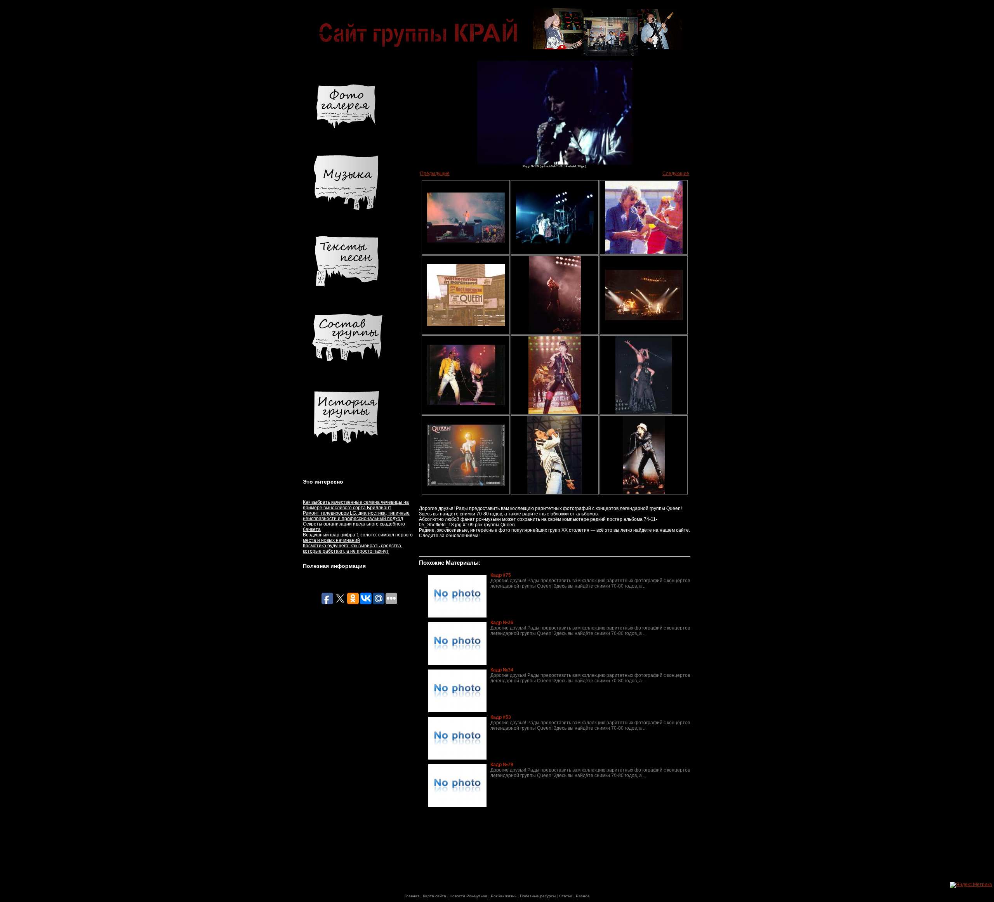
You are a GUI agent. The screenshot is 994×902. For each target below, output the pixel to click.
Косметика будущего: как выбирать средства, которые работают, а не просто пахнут (352, 548)
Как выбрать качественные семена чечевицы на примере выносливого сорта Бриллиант (356, 505)
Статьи (565, 896)
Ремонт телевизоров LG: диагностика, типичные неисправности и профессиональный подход (356, 515)
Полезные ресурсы (538, 896)
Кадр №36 (501, 622)
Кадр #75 (500, 575)
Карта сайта (434, 896)
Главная (412, 896)
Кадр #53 (500, 717)
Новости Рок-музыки (468, 896)
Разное (583, 896)
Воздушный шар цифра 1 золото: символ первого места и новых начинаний (358, 537)
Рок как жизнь (503, 896)
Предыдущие (435, 173)
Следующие (675, 173)
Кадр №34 (501, 670)
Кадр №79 (501, 764)
